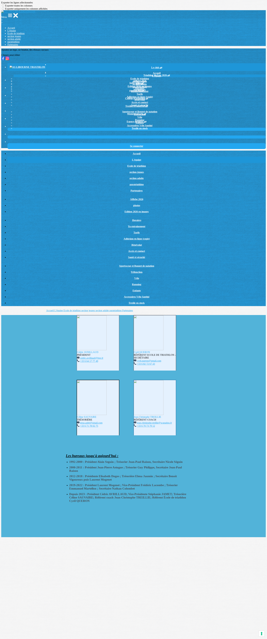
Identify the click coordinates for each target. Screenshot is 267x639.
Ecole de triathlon (16, 33)
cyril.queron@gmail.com (149, 360)
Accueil (11, 28)
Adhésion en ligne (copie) (137, 238)
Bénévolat (136, 245)
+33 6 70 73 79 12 (146, 426)
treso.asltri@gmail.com (91, 422)
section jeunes (14, 36)
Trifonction (136, 272)
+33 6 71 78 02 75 (89, 426)
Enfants (137, 290)
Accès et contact (139, 102)
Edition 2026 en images (140, 86)
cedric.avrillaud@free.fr (91, 358)
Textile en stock (140, 128)
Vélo (139, 117)
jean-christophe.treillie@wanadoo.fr (154, 422)
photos (136, 205)
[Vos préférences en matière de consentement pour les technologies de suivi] (262, 634)
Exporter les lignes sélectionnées (17, 2)
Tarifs (140, 94)
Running (136, 284)
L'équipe (11, 30)
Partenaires (12, 44)
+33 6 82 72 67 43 (146, 364)
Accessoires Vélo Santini (139, 125)
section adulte (14, 39)
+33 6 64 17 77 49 (89, 361)
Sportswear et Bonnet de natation (139, 111)
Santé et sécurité (136, 257)
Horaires (139, 88)
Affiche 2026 (139, 80)
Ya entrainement (136, 226)
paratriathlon (13, 41)
